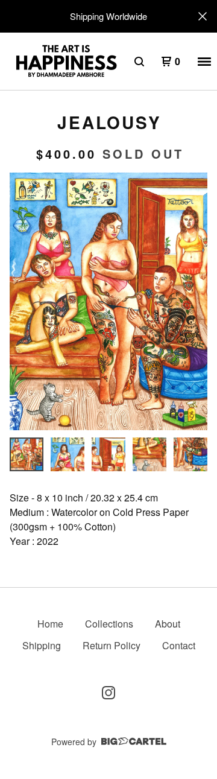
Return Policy (111, 645)
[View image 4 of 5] (149, 454)
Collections (109, 624)
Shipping (41, 645)
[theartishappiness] (66, 61)
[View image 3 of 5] (108, 454)
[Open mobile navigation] (204, 61)
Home (50, 624)
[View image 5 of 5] (190, 454)
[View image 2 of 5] (67, 454)
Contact (178, 645)
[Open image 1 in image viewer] (108, 301)
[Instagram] (108, 693)
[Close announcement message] (202, 16)
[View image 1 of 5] (26, 454)
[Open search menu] (139, 61)
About (167, 624)
